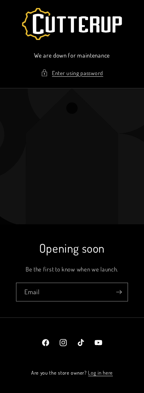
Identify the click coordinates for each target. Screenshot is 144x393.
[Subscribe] (119, 292)
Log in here (100, 372)
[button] (72, 73)
